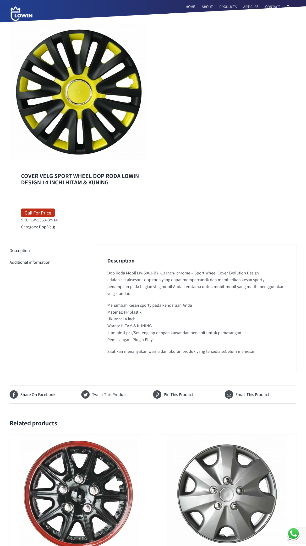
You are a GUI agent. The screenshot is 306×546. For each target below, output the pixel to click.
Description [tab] (20, 250)
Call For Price (38, 212)
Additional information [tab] (30, 262)
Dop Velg (47, 227)
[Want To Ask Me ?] (293, 533)
